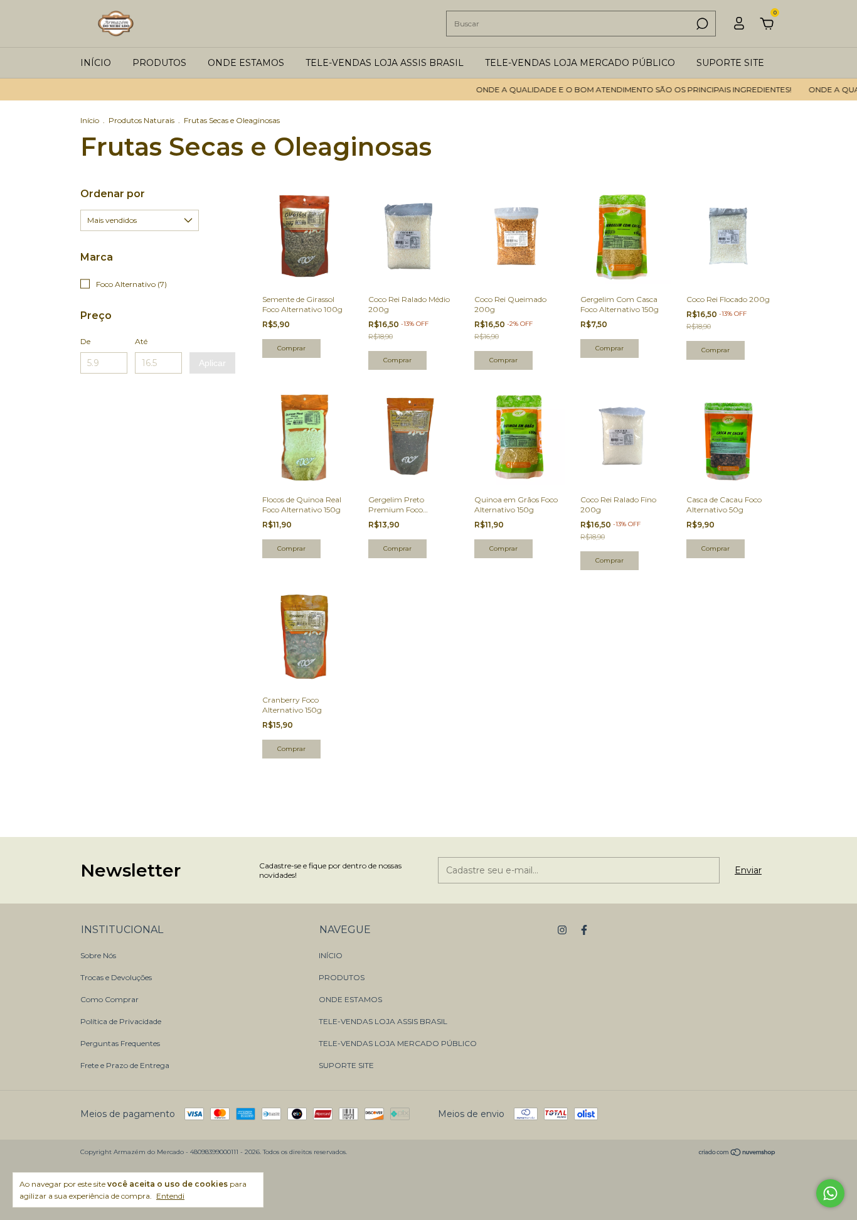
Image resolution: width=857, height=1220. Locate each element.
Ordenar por (112, 194)
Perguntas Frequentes (120, 1043)
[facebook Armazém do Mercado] (584, 930)
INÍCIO (95, 62)
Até (141, 341)
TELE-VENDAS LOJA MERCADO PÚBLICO (580, 62)
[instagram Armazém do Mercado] (562, 930)
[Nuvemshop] (737, 1153)
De (85, 341)
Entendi (170, 1196)
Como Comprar (109, 999)
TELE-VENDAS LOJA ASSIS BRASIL (385, 62)
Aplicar (212, 363)
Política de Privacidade (120, 1021)
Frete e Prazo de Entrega (124, 1065)
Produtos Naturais (141, 120)
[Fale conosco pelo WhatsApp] (830, 1193)
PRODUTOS (159, 62)
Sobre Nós (98, 955)
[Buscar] (701, 23)
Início (89, 120)
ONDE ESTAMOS (246, 62)
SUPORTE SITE (730, 62)
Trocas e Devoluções (116, 977)
